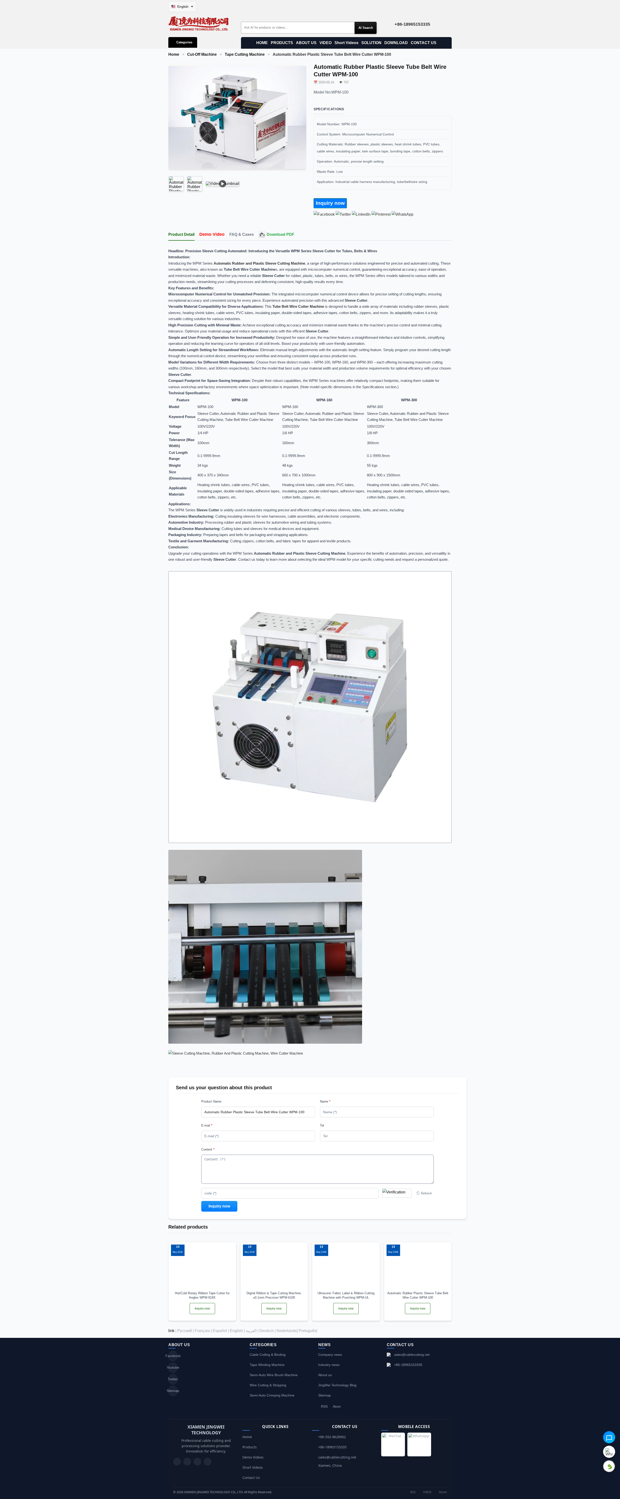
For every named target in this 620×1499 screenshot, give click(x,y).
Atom (337, 1406)
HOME (262, 43)
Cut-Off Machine (202, 54)
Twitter (173, 1379)
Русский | (185, 1331)
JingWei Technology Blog (337, 1385)
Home (173, 54)
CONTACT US (423, 43)
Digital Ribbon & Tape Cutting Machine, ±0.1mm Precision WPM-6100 (274, 1295)
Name (325, 1101)
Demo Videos (253, 1457)
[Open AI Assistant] (609, 1437)
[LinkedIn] (197, 1462)
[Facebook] (187, 1462)
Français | (203, 1331)
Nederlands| (287, 1331)
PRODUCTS (282, 43)
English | (237, 1331)
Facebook (173, 1356)
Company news (330, 1355)
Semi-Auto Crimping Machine (272, 1395)
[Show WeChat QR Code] (609, 1466)
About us (325, 1375)
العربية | (252, 1331)
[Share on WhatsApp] (402, 214)
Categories (184, 42)
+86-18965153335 (408, 1365)
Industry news (329, 1365)
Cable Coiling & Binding (268, 1355)
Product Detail (181, 234)
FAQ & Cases (241, 234)
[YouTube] (177, 1462)
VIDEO (325, 43)
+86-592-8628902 (332, 1437)
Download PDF (280, 234)
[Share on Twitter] (343, 214)
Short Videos (346, 43)
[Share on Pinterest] (381, 214)
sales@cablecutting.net (412, 1355)
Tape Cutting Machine (245, 54)
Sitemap (173, 1391)
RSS (324, 1406)
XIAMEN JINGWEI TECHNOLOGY (206, 1430)
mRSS (426, 1492)
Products (249, 1447)
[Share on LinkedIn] (361, 214)
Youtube (173, 1367)
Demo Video (212, 234)
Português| (308, 1331)
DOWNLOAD (396, 43)
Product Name (211, 1101)
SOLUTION (371, 43)
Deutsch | (267, 1331)
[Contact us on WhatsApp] (609, 1452)
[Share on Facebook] (324, 214)
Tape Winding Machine (267, 1365)
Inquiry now (330, 203)
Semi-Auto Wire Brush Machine (274, 1375)
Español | (221, 1331)
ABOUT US (306, 43)
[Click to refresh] (397, 1193)
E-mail (206, 1125)
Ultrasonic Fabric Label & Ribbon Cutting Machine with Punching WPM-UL (346, 1295)
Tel (322, 1125)
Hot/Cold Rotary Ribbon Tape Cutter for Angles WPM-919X (202, 1295)
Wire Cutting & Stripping (268, 1385)
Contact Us (251, 1477)
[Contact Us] (207, 1462)
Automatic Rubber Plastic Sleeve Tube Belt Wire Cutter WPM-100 (417, 1295)
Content (207, 1149)
